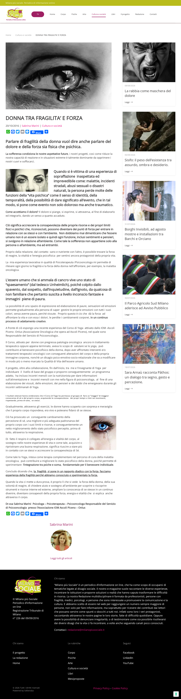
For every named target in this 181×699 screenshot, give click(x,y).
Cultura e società (52, 125)
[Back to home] (16, 14)
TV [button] (38, 14)
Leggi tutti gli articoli (61, 558)
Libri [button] (113, 14)
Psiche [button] (74, 14)
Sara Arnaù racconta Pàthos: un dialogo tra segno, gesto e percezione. (147, 377)
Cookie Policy (120, 688)
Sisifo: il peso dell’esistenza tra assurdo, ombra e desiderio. (148, 162)
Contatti (153, 14)
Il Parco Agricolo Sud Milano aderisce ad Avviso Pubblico (146, 305)
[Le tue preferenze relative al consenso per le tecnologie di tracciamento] (176, 694)
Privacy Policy (101, 688)
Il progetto (125, 14)
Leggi (127, 102)
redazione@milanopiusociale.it (86, 629)
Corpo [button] (63, 14)
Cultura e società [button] (99, 14)
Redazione (139, 14)
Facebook (128, 652)
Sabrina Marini (30, 125)
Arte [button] (84, 14)
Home (52, 14)
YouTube (128, 663)
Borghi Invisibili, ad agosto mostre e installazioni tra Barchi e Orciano (145, 234)
